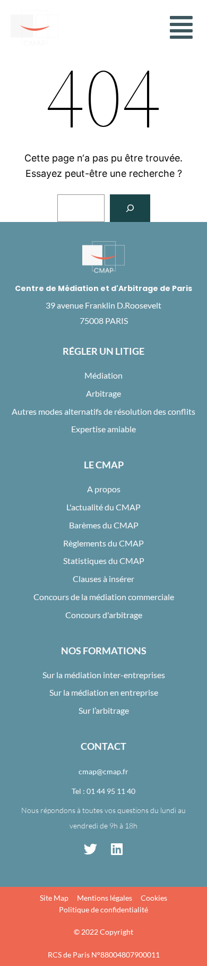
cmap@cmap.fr (103, 771)
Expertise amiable (103, 429)
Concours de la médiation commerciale (103, 597)
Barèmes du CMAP (104, 525)
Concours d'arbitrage (103, 615)
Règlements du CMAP (103, 543)
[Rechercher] (130, 208)
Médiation (103, 375)
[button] (181, 27)
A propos (103, 489)
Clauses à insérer (103, 579)
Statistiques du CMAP (103, 560)
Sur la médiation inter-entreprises (103, 675)
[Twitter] (90, 849)
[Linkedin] (117, 849)
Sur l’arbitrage (104, 710)
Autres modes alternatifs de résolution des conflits (103, 411)
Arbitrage (103, 393)
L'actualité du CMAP (103, 507)
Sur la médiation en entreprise (103, 692)
